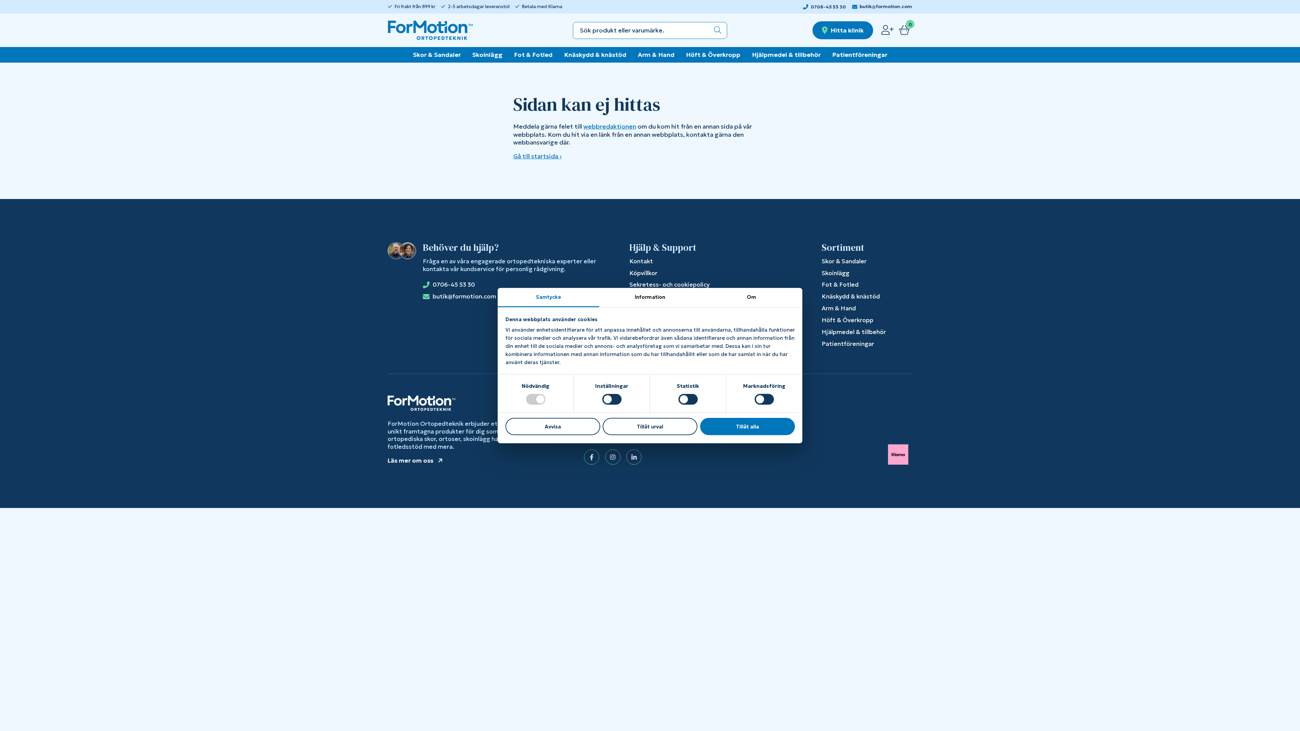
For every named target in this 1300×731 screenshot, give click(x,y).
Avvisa (553, 426)
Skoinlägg (487, 55)
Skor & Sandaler (437, 55)
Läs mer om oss (410, 460)
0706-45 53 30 (828, 7)
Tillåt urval (650, 426)
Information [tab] (650, 297)
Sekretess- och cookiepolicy (669, 284)
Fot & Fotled (533, 55)
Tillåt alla (747, 426)
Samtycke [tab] (548, 297)
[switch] (612, 399)
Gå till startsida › (537, 156)
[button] (718, 30)
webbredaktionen (609, 126)
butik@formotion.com (886, 6)
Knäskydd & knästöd (595, 55)
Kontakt (641, 261)
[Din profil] (887, 30)
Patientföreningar (859, 55)
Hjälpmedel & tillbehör (786, 55)
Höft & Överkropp (713, 55)
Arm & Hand (656, 55)
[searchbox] (641, 30)
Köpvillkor (643, 273)
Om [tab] (751, 297)
